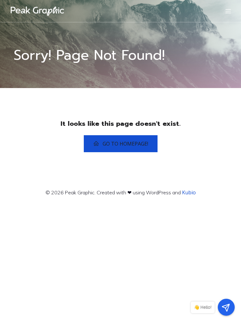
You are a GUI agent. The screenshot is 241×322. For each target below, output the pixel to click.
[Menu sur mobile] (228, 11)
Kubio (189, 192)
